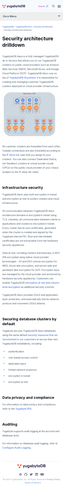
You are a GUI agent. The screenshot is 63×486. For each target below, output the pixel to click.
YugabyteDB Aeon (24, 27)
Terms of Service (32, 482)
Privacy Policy (53, 479)
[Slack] (20, 474)
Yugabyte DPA (23, 408)
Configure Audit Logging (16, 447)
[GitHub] (25, 474)
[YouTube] (42, 474)
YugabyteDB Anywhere (22, 77)
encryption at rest (35, 282)
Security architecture (43, 27)
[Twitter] (31, 474)
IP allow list (12, 155)
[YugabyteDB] (13, 6)
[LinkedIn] (36, 474)
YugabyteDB (8, 27)
